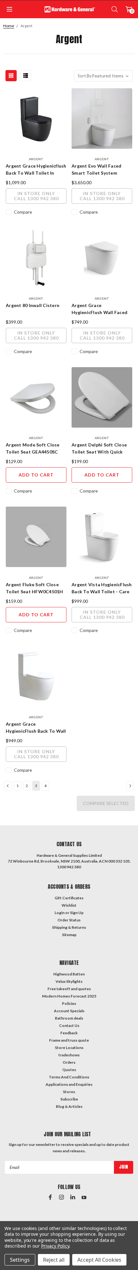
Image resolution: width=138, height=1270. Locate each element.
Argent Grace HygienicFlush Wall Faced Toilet (99, 309)
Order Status (69, 920)
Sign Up (76, 912)
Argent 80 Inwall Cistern (32, 305)
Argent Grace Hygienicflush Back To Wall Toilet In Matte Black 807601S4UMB (36, 170)
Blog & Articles (69, 1106)
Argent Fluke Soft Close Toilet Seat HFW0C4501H (34, 588)
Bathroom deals (69, 1018)
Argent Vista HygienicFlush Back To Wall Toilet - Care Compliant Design (102, 588)
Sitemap (69, 934)
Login (60, 912)
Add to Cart (36, 474)
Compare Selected (106, 803)
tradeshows (69, 1055)
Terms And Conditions (69, 1077)
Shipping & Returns (69, 927)
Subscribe (69, 1099)
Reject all (54, 1259)
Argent (26, 25)
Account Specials (69, 1010)
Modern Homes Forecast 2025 (69, 996)
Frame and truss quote (69, 1040)
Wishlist (69, 905)
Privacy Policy (55, 1246)
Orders (69, 1062)
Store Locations (69, 1047)
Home (8, 25)
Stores (69, 1091)
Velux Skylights (69, 981)
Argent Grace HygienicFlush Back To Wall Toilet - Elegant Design (36, 728)
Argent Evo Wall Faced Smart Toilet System (96, 169)
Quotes (69, 1069)
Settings (20, 1259)
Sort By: (85, 75)
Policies (69, 1003)
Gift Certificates (69, 897)
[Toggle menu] (9, 9)
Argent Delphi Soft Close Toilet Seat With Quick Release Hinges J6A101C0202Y (99, 448)
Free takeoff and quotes (69, 988)
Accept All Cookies (99, 1259)
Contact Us (69, 1025)
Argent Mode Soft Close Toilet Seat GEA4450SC (33, 448)
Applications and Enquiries (69, 1084)
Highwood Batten (69, 974)
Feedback (69, 1032)
